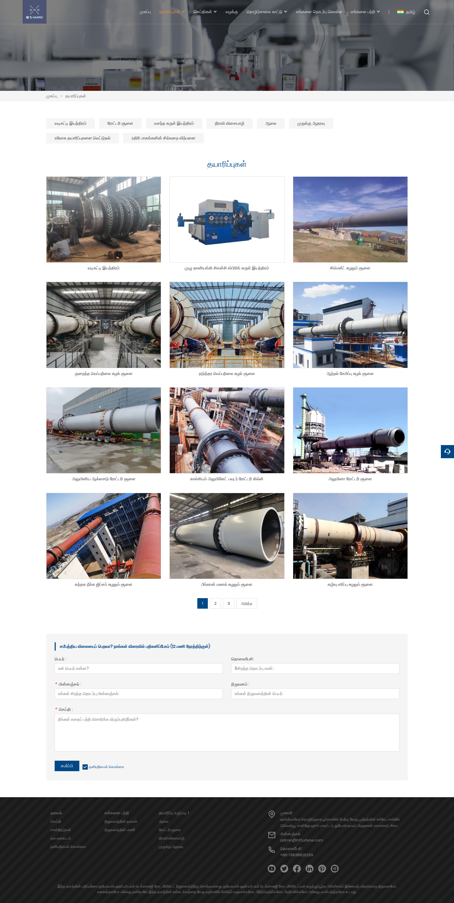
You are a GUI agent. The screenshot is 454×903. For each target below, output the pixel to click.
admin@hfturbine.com (301, 840)
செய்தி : (64, 709)
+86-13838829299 (296, 855)
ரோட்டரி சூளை (120, 123)
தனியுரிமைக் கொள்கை (106, 766)
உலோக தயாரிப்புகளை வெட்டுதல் (83, 138)
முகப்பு (51, 96)
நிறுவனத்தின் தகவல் (121, 821)
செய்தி (55, 821)
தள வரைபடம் (60, 838)
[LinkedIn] (309, 868)
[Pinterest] (322, 868)
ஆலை (270, 123)
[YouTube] (271, 868)
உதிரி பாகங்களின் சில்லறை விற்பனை (163, 138)
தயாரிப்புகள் (75, 96)
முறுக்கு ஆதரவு (311, 123)
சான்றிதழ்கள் (60, 829)
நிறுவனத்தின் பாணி (120, 829)
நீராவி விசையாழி (229, 123)
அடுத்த (246, 603)
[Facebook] (297, 868)
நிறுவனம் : (240, 684)
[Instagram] (335, 868)
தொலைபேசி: (242, 659)
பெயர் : (60, 659)
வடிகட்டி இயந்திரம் (70, 123)
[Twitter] (284, 868)
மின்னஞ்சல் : (68, 684)
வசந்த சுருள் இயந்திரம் (174, 123)
